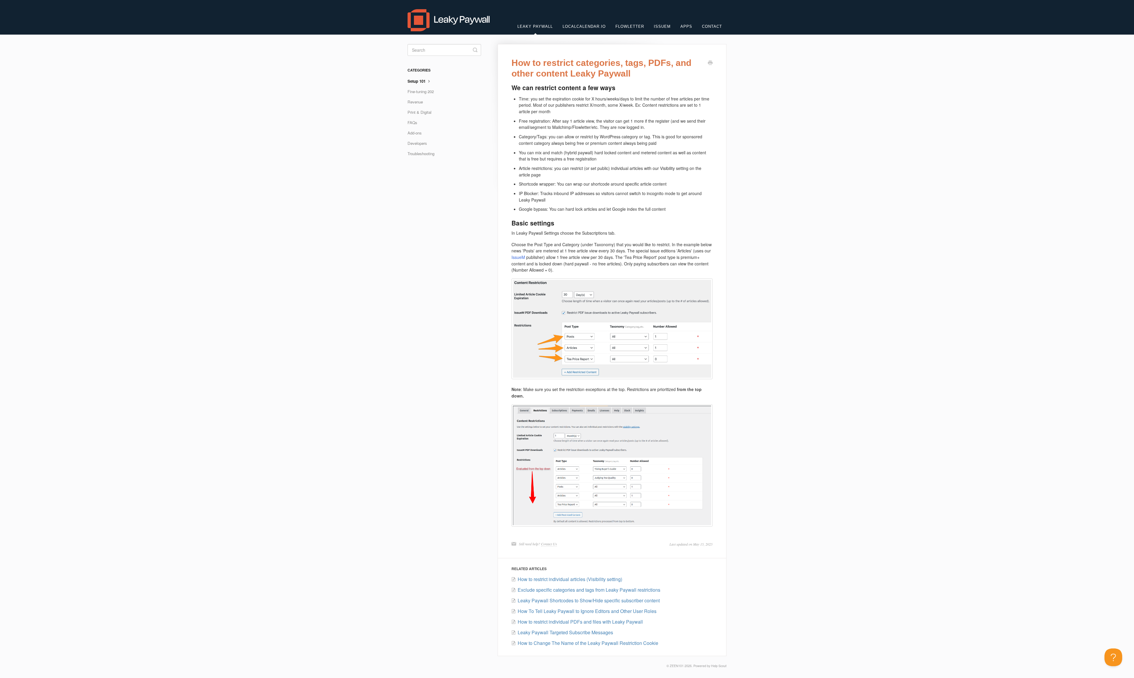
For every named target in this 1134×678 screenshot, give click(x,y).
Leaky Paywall (535, 26)
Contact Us (549, 543)
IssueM (662, 26)
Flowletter (629, 26)
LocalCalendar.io (584, 26)
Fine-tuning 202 (421, 91)
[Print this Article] (710, 63)
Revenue (415, 102)
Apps (686, 26)
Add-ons (415, 133)
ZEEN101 (677, 666)
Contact (712, 26)
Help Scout (718, 666)
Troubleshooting (421, 153)
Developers (417, 143)
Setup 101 (417, 81)
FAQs (412, 122)
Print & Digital (419, 112)
